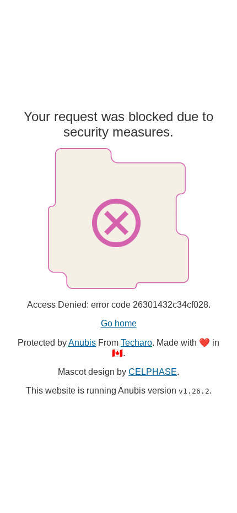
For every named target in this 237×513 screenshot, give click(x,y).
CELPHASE (152, 371)
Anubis (82, 342)
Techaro (136, 342)
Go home (119, 323)
